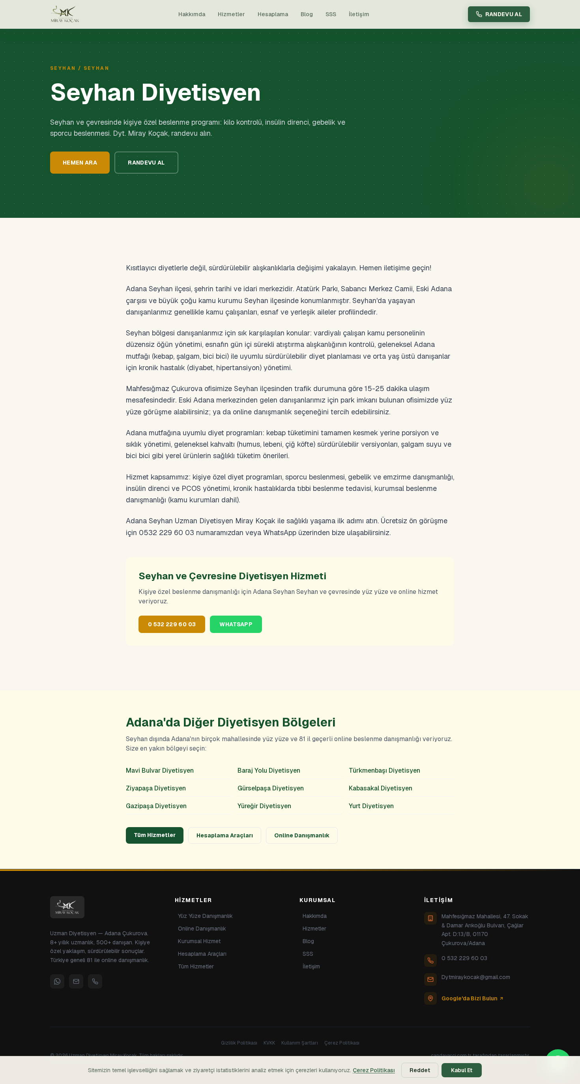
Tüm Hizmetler (155, 835)
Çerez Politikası (341, 1043)
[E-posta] (76, 981)
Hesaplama (273, 14)
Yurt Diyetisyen (371, 806)
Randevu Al (503, 14)
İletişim (359, 14)
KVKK (269, 1043)
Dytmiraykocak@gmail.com (476, 977)
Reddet (420, 1070)
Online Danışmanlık (301, 835)
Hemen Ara (80, 162)
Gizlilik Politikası (239, 1043)
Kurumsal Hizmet (199, 941)
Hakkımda (191, 14)
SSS (331, 14)
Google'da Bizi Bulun (470, 998)
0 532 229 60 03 (172, 624)
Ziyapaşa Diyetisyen (156, 788)
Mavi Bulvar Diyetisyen (160, 770)
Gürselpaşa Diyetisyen (271, 788)
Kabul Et (461, 1070)
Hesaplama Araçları (224, 835)
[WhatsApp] (57, 981)
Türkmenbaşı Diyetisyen (384, 770)
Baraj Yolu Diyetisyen (269, 770)
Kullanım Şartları (299, 1043)
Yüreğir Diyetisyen (264, 806)
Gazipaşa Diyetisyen (156, 806)
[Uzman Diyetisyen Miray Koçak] (65, 14)
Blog (307, 14)
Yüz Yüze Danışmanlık (205, 915)
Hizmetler (231, 14)
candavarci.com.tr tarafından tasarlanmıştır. (480, 1055)
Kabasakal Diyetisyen (380, 788)
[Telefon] (95, 981)
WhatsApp (236, 624)
